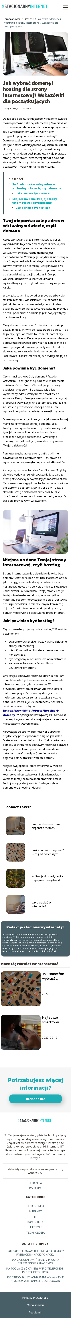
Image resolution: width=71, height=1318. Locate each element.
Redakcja (35, 1183)
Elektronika (35, 1206)
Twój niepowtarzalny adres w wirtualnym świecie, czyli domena (36, 186)
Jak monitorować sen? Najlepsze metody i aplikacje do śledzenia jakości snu (46, 826)
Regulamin (35, 1312)
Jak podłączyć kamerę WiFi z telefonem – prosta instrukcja (35, 1270)
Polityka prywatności (35, 1297)
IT (35, 1216)
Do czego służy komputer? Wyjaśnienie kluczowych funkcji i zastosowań (35, 1279)
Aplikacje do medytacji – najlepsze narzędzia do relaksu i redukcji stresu (47, 878)
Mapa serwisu (35, 1305)
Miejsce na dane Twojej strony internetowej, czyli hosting (34, 201)
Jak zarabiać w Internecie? (41, 904)
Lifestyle (29, 19)
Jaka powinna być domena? (33, 193)
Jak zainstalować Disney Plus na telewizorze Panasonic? (35, 1261)
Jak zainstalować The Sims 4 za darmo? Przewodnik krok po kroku (35, 1253)
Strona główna (12, 19)
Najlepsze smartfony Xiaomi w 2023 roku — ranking (54, 1019)
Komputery (35, 1222)
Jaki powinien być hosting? (33, 208)
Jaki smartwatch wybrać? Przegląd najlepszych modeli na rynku (48, 852)
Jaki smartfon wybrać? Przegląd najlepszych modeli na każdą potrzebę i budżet (55, 976)
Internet (35, 1211)
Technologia (35, 1232)
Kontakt (35, 1188)
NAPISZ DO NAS (35, 1099)
